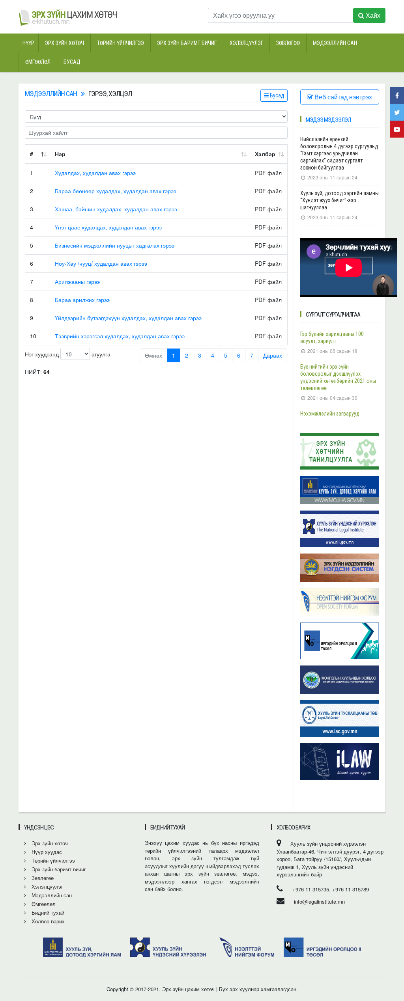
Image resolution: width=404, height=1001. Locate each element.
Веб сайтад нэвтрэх (342, 96)
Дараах (272, 355)
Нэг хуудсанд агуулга (67, 354)
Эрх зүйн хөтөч (64, 43)
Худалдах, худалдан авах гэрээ (95, 173)
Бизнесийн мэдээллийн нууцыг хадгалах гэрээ (114, 245)
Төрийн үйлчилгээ (120, 43)
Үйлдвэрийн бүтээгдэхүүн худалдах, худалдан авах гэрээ (128, 318)
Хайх (372, 15)
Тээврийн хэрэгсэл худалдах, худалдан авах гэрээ (120, 336)
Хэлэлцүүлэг (246, 43)
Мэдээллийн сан (335, 43)
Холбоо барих (47, 921)
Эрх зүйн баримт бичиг (187, 43)
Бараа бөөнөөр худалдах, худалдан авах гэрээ (115, 191)
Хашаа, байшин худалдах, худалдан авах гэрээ (116, 209)
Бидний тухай (47, 912)
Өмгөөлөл (37, 62)
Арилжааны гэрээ (77, 281)
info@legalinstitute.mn (319, 901)
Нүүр (28, 43)
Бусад (72, 62)
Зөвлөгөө (288, 43)
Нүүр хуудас (46, 852)
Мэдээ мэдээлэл (328, 119)
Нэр (60, 154)
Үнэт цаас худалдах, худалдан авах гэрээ (108, 227)
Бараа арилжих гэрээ (82, 300)
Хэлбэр (265, 154)
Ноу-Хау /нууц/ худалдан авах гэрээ (101, 263)
